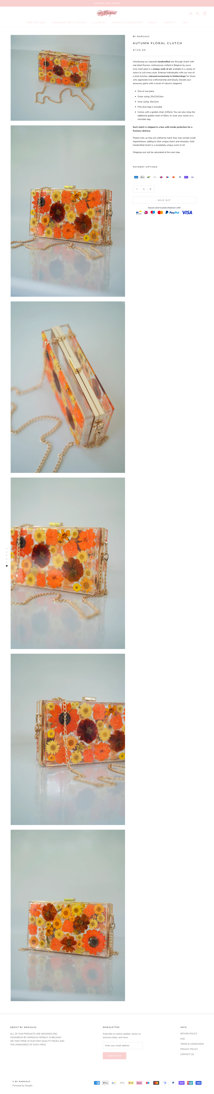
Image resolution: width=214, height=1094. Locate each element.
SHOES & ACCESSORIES (127, 22)
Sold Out (164, 200)
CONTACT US (187, 1054)
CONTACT (169, 22)
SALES (153, 22)
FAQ (184, 22)
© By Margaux (21, 1081)
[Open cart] (204, 13)
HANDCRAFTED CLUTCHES (69, 22)
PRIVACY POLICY (189, 1049)
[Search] (197, 13)
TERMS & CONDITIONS (192, 1043)
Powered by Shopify (22, 1085)
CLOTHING (99, 22)
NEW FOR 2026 (36, 22)
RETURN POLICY (188, 1033)
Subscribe (114, 1056)
